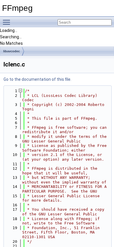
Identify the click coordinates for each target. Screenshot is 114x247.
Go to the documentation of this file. (37, 79)
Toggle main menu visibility (7, 22)
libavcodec (11, 51)
